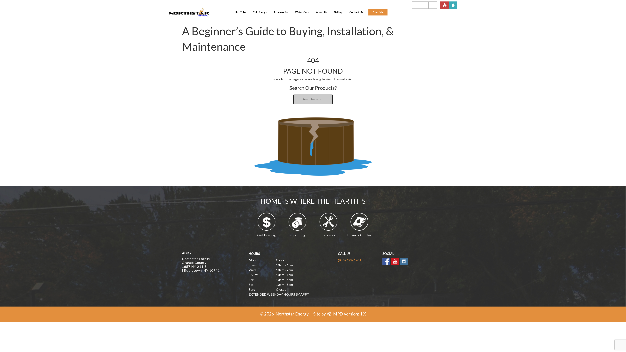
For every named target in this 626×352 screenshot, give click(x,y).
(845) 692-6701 (349, 260)
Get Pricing (266, 235)
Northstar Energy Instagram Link (404, 261)
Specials (378, 12)
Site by (320, 313)
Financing (297, 235)
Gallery (338, 12)
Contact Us (356, 12)
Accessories (281, 12)
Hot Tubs (240, 12)
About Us (321, 12)
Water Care (302, 12)
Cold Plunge (260, 12)
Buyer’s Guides (359, 235)
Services (328, 235)
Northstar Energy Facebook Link (386, 261)
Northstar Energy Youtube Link (395, 261)
